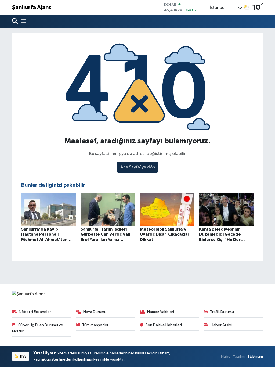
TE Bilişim (255, 356)
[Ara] (15, 21)
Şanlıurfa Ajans (31, 7)
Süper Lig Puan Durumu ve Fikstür (37, 328)
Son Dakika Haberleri (164, 325)
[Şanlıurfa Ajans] (28, 294)
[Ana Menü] (22, 21)
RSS (23, 356)
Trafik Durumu (222, 312)
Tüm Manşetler (95, 325)
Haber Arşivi (221, 325)
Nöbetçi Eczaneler (35, 312)
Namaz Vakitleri (160, 312)
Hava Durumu (94, 312)
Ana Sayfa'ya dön (137, 167)
